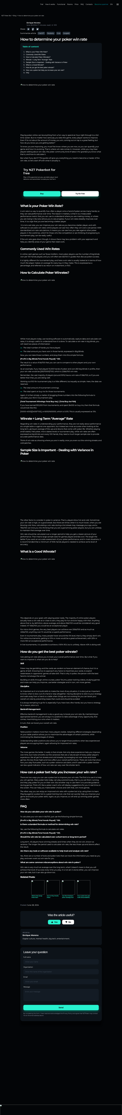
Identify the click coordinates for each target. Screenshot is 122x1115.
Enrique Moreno (34, 23)
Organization (28, 967)
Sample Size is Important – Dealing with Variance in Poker (46, 62)
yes (56, 922)
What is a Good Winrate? (35, 65)
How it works (50, 4)
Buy (42, 194)
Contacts (89, 4)
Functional (61, 4)
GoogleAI (66, 33)
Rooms (70, 4)
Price (76, 4)
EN (111, 4)
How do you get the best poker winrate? (40, 67)
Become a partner (101, 4)
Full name (27, 957)
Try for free (80, 194)
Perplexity (50, 33)
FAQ (82, 4)
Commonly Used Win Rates (36, 54)
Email (25, 977)
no (69, 922)
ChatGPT (41, 33)
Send (61, 1007)
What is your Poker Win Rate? (37, 52)
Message (26, 987)
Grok (58, 33)
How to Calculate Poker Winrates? (38, 57)
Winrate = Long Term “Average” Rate (39, 60)
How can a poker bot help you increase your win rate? (45, 70)
